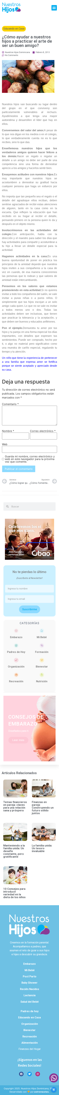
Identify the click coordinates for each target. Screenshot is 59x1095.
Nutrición (41, 681)
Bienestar (42, 666)
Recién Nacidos (29, 989)
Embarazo (16, 637)
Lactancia (30, 995)
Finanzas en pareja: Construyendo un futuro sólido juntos (43, 807)
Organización (16, 666)
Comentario (10, 404)
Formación (41, 652)
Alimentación (29, 1042)
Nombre (8, 431)
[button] (54, 7)
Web (4, 444)
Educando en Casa (13, 28)
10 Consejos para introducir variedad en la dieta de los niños (14, 893)
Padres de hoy (30, 1011)
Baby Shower (29, 982)
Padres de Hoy (16, 652)
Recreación (16, 681)
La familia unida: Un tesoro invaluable (42, 848)
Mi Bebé (42, 637)
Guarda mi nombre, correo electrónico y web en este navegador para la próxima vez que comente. (30, 459)
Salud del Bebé (29, 1001)
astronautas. (41, 1091)
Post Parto (29, 976)
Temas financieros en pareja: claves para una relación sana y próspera (15, 806)
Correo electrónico (43, 431)
